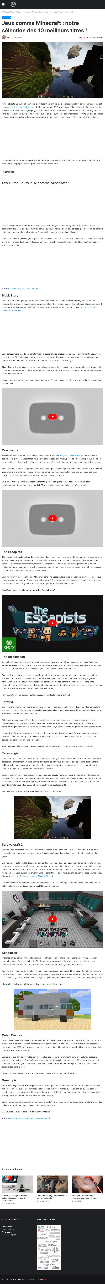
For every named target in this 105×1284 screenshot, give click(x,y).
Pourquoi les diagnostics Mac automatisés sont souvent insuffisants (15, 1197)
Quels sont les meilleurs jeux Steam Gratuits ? (29, 1118)
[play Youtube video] (52, 416)
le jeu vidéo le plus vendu (23, 107)
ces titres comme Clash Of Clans (36, 876)
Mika (8, 37)
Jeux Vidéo (15, 12)
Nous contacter (8, 1229)
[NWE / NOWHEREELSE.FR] (13, 4)
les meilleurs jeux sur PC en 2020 (23, 288)
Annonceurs (7, 1232)
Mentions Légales (9, 1235)
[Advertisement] (52, 140)
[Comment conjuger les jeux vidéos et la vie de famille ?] (52, 1184)
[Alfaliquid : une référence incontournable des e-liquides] (87, 1184)
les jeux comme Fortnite (71, 455)
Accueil (6, 12)
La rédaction (7, 1227)
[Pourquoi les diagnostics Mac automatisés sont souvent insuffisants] (17, 1184)
